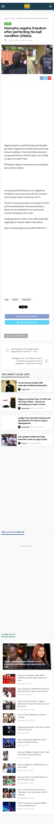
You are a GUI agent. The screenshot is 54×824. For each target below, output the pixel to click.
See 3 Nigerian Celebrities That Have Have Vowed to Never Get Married (33, 690)
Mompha (26, 299)
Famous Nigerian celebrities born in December (33, 765)
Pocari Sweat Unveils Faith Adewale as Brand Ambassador (32, 384)
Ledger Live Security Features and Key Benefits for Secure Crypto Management (34, 420)
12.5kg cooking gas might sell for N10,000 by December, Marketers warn (32, 677)
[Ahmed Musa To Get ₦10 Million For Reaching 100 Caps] (9, 781)
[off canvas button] (3, 6)
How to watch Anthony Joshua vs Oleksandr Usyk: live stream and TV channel (33, 792)
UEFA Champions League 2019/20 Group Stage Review (32, 804)
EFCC (15, 299)
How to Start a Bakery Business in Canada (32, 715)
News (8, 24)
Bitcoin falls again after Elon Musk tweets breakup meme (32, 740)
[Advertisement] (27, 113)
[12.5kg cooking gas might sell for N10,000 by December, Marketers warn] (9, 679)
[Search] (50, 6)
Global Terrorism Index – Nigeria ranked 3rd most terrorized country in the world (34, 703)
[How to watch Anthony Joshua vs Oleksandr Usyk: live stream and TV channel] (9, 793)
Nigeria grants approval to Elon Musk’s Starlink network (34, 728)
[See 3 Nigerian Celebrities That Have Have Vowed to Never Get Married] (9, 692)
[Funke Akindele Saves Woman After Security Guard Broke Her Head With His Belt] (27, 656)
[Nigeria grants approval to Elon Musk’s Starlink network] (9, 731)
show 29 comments (17, 336)
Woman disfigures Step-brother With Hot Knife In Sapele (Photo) (33, 753)
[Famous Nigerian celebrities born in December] (9, 768)
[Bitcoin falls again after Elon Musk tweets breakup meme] (9, 743)
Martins (24, 443)
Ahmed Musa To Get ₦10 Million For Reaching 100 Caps (33, 778)
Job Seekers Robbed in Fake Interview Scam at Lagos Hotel (32, 438)
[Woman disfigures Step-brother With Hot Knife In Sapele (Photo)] (5, 756)
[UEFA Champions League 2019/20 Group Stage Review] (9, 806)
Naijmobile (25, 389)
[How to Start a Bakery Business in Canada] (9, 718)
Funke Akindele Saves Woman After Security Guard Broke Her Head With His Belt (24, 664)
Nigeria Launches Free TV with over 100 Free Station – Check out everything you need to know (34, 401)
